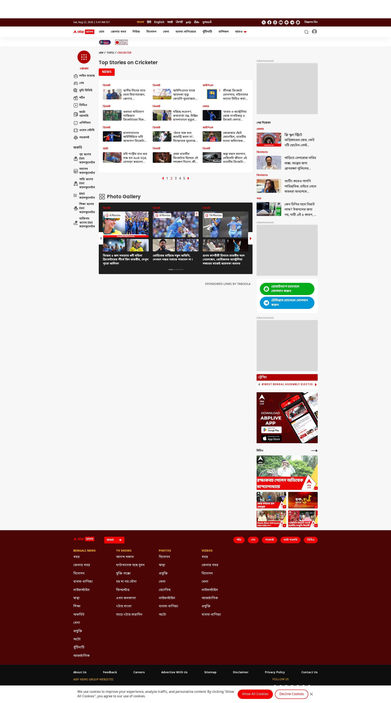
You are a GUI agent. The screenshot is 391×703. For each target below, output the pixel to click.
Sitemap (210, 672)
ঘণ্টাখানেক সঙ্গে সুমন (130, 565)
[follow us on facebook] (269, 22)
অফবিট (78, 615)
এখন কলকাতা (126, 598)
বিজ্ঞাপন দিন (311, 22)
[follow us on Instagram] (286, 22)
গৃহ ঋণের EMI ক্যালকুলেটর (87, 159)
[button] (84, 61)
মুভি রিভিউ (85, 91)
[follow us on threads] (275, 22)
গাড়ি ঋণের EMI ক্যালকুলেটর (87, 184)
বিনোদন (151, 32)
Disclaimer (240, 672)
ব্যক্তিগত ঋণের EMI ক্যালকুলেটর (87, 223)
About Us (80, 672)
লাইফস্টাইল (81, 590)
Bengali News (84, 551)
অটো (77, 639)
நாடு (188, 22)
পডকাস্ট (84, 138)
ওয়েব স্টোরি (86, 130)
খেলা (166, 32)
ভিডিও (83, 105)
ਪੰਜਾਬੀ (179, 22)
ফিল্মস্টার (123, 590)
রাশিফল (224, 32)
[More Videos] (314, 450)
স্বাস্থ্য (76, 598)
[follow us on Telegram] (292, 22)
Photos (165, 551)
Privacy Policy (275, 672)
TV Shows (124, 551)
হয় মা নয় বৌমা (126, 582)
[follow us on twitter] (263, 22)
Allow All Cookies (255, 694)
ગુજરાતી (207, 22)
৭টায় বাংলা (124, 606)
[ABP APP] (271, 429)
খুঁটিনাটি (207, 32)
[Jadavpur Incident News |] (271, 518)
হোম (101, 32)
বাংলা (140, 22)
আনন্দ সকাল (125, 557)
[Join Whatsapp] (297, 22)
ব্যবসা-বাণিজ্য (83, 582)
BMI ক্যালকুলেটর (87, 196)
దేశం (196, 22)
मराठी (170, 22)
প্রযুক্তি (77, 631)
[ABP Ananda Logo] (83, 32)
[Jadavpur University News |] (303, 518)
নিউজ (136, 32)
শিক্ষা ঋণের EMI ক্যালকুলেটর (87, 208)
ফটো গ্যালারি (83, 114)
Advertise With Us (174, 672)
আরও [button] (239, 32)
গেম (81, 83)
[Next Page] (188, 178)
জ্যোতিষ (164, 590)
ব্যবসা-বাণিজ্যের (186, 32)
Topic (110, 53)
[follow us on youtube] (280, 22)
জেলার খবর (118, 32)
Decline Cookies (291, 694)
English (159, 22)
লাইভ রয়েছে (87, 76)
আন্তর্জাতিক (81, 656)
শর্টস (82, 98)
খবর (76, 557)
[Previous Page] (163, 178)
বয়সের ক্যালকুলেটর (87, 171)
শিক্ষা (76, 606)
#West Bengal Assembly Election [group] (288, 384)
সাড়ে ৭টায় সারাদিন (129, 615)
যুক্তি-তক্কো (123, 573)
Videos (207, 551)
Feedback (110, 672)
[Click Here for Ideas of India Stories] (121, 42)
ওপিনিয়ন (85, 123)
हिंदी (149, 22)
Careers (139, 672)
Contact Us (309, 672)
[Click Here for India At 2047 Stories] (105, 42)
